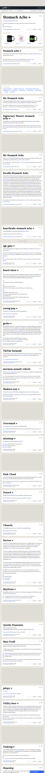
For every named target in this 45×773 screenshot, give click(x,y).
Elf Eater (9, 431)
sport (21, 649)
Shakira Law (5, 398)
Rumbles (11, 20)
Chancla (4, 533)
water (12, 196)
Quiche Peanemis (6, 634)
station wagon (14, 372)
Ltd (19, 392)
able (5, 201)
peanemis (14, 632)
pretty (13, 481)
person (8, 311)
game (29, 253)
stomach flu (12, 92)
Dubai (19, 394)
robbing (36, 429)
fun (20, 194)
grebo (4, 343)
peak (33, 629)
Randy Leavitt (13, 204)
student (28, 59)
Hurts (16, 20)
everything (19, 441)
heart (24, 231)
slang (10, 326)
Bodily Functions (20, 10)
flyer (27, 592)
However (34, 53)
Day (20, 378)
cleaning (38, 715)
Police (4, 749)
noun (40, 53)
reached (6, 359)
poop (27, 182)
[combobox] (24, 8)
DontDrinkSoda (9, 760)
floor (40, 125)
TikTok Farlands (5, 361)
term (8, 372)
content (28, 248)
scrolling (30, 353)
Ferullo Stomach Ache (7, 89)
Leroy (5, 429)
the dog (9, 316)
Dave (9, 715)
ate (23, 162)
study (4, 564)
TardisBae (8, 533)
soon (18, 331)
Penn (18, 571)
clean (13, 288)
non (17, 749)
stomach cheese (38, 90)
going (11, 498)
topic (11, 426)
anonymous (8, 500)
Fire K (16, 131)
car (7, 691)
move (8, 201)
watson (7, 696)
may (37, 545)
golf (17, 707)
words (17, 159)
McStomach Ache (6, 90)
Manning (17, 659)
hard (12, 593)
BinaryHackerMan (11, 301)
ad (15, 105)
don (15, 597)
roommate (30, 125)
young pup (5, 316)
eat (8, 158)
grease (19, 102)
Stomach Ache (5, 29)
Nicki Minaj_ (11, 29)
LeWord (8, 449)
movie (20, 632)
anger (31, 644)
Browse (10, 10)
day (23, 706)
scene (19, 328)
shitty (5, 691)
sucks (11, 26)
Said (23, 355)
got (10, 234)
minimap (4, 449)
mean (22, 332)
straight (4, 180)
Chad (13, 653)
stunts (15, 693)
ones (13, 231)
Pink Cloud (4, 485)
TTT (22, 570)
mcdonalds (39, 101)
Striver (4, 582)
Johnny (8, 758)
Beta (32, 551)
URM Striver (8, 582)
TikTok (11, 359)
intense (9, 121)
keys (23, 288)
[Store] (40, 8)
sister (23, 429)
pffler (8, 663)
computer (37, 276)
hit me (9, 530)
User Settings (40, 10)
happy (16, 481)
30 (11, 719)
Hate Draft (4, 663)
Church (14, 378)
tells (12, 441)
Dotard (4, 500)
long (15, 495)
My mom (6, 530)
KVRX (13, 381)
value (8, 593)
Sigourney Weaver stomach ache (32, 89)
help (13, 107)
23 (16, 314)
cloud (10, 483)
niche (7, 628)
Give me (5, 632)
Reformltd (9, 398)
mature (37, 248)
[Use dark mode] (42, 8)
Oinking (4, 760)
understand (6, 426)
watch (8, 250)
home (5, 179)
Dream (8, 567)
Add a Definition (34, 10)
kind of (28, 372)
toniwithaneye (10, 485)
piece (19, 629)
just (22, 107)
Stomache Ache (22, 90)
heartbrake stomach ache (19, 89)
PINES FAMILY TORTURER (13, 361)
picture (8, 771)
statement (15, 426)
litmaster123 (11, 63)
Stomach (7, 20)
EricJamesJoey (12, 109)
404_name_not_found (11, 600)
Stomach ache (5, 63)
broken (27, 231)
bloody (18, 341)
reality (32, 478)
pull (7, 693)
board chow (5, 301)
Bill (4, 259)
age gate (4, 263)
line (25, 376)
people (21, 282)
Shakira (25, 394)
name (32, 59)
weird (20, 355)
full (24, 23)
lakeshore (9, 722)
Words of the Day (5, 10)
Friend (5, 444)
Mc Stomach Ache (6, 109)
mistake (37, 392)
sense (31, 495)
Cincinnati (6, 655)
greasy (13, 125)
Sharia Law (10, 392)
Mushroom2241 (12, 634)
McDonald (12, 158)
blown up (19, 498)
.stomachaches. (30, 90)
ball (26, 200)
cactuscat (8, 343)
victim (34, 121)
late (17, 59)
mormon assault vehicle (7, 381)
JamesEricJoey (12, 166)
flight (17, 596)
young (12, 314)
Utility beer (5, 722)
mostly (9, 441)
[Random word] (37, 8)
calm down (29, 498)
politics (27, 565)
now (21, 23)
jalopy (4, 696)
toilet (40, 185)
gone (35, 553)
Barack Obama (8, 578)
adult (14, 311)
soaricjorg (14, 236)
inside (19, 123)
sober (7, 478)
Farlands (15, 359)
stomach (6, 92)
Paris (20, 596)
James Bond (10, 693)
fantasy (14, 644)
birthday (13, 254)
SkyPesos (4, 600)
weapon (10, 528)
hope (6, 758)
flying (23, 528)
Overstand (5, 431)
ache (21, 234)
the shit (25, 101)
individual (9, 495)
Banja (8, 263)
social (28, 53)
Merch (40, 29)
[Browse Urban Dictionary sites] (5, 8)
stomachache (14, 90)
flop (30, 528)
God (16, 339)
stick (32, 288)
